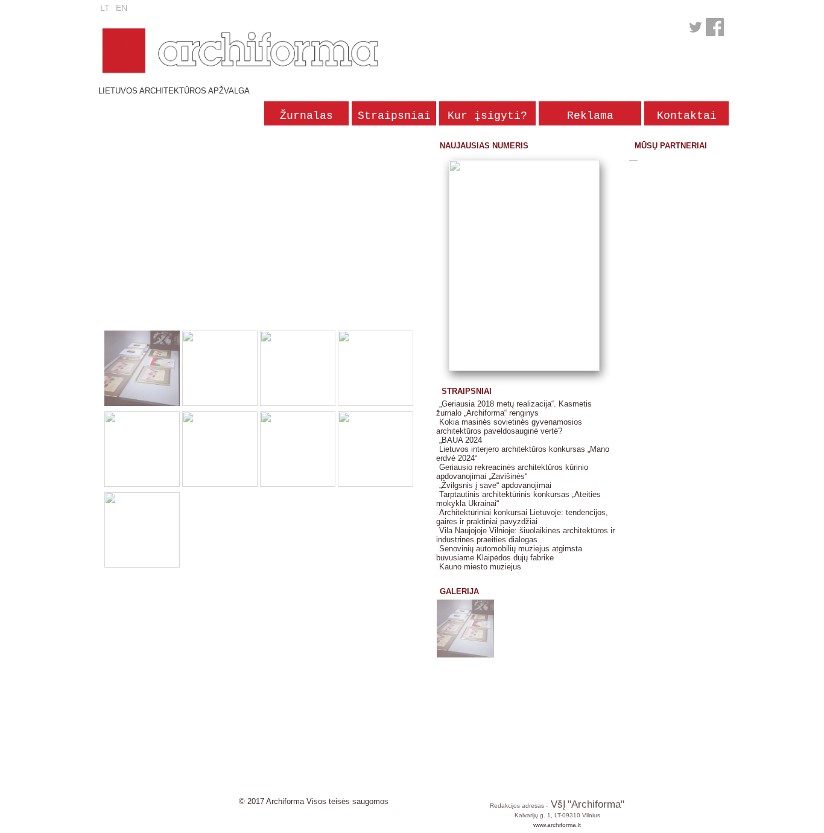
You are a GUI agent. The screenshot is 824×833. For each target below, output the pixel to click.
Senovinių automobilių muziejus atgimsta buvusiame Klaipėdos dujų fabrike (509, 553)
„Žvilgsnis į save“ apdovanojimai (495, 485)
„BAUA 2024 (460, 440)
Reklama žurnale (590, 117)
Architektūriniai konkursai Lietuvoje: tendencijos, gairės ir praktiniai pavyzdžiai (522, 517)
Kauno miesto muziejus (480, 566)
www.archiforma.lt (557, 825)
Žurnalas (306, 116)
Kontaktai (687, 116)
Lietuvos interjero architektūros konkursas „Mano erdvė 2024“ (522, 454)
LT (105, 8)
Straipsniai (394, 116)
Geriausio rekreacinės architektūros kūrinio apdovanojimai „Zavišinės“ (512, 472)
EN (121, 8)
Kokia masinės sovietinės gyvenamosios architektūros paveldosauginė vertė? (509, 426)
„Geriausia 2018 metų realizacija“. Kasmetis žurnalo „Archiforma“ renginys (514, 408)
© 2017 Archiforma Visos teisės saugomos (313, 801)
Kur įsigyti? (487, 116)
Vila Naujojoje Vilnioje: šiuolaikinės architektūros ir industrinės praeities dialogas (525, 535)
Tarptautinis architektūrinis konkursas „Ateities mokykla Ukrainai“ (518, 499)
